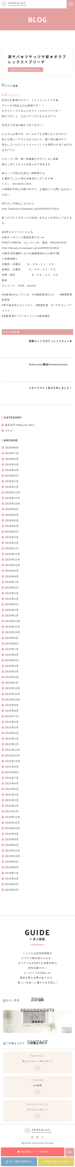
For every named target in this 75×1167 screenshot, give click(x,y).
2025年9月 (12, 509)
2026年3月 (12, 475)
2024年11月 (12, 559)
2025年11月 (12, 498)
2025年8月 (12, 514)
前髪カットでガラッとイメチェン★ (50, 341)
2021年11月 (12, 755)
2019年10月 (12, 856)
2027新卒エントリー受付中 (34, 1151)
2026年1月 (12, 486)
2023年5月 (12, 660)
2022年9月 (12, 705)
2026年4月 (12, 470)
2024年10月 (12, 565)
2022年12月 (12, 688)
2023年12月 (12, 621)
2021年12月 (12, 749)
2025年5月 (12, 526)
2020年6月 (12, 845)
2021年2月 (12, 805)
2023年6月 (12, 654)
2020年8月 (12, 839)
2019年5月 (12, 884)
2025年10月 (12, 503)
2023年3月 (12, 671)
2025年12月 (12, 492)
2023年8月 (12, 643)
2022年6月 (12, 721)
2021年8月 (12, 772)
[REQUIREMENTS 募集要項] (37, 1032)
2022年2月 (12, 738)
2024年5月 (12, 593)
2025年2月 (12, 542)
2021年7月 (12, 777)
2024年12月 (12, 554)
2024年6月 (12, 587)
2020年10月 (12, 828)
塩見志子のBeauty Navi (20, 425)
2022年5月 (12, 727)
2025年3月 (12, 537)
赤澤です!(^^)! (11, 94)
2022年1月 (12, 744)
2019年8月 (12, 867)
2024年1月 (12, 615)
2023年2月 (12, 677)
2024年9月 (12, 570)
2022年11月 (12, 694)
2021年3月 (12, 800)
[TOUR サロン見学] (11, 1000)
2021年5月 (12, 789)
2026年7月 (12, 453)
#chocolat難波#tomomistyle (48, 364)
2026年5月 (12, 464)
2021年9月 (12, 766)
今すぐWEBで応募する (20, 1161)
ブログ (9, 430)
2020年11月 (12, 822)
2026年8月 (12, 447)
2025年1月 (12, 548)
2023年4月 (12, 665)
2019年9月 (12, 861)
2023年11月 (12, 626)
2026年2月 (12, 481)
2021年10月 (12, 761)
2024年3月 (12, 604)
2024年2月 (12, 610)
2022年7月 (12, 716)
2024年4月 (12, 598)
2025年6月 (12, 520)
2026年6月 (12, 459)
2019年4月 (12, 889)
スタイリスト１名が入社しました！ (50, 387)
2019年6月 (12, 878)
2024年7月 (12, 582)
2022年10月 (12, 699)
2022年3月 (12, 733)
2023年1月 (12, 682)
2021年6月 (12, 783)
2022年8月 (12, 710)
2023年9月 (12, 638)
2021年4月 (12, 794)
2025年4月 (12, 531)
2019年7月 (12, 873)
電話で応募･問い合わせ (58, 1161)
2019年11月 (12, 850)
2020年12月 (12, 817)
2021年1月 (12, 811)
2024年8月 (12, 576)
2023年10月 (12, 632)
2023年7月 (12, 649)
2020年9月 (12, 833)
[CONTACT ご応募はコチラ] (14, 1043)
